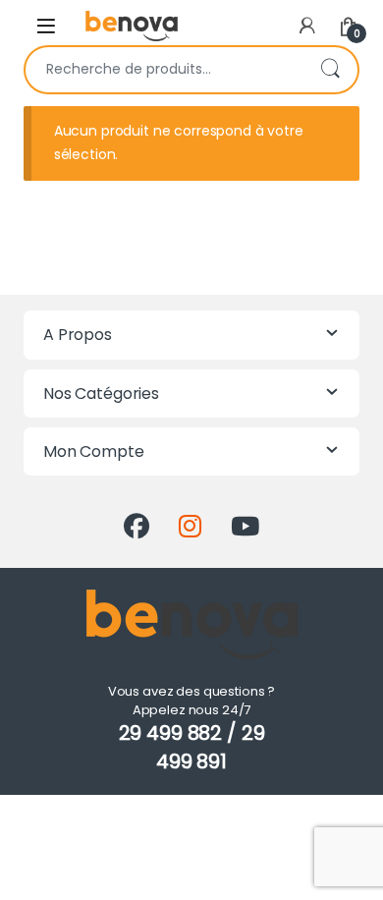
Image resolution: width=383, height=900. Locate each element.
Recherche (329, 69)
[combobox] (164, 69)
